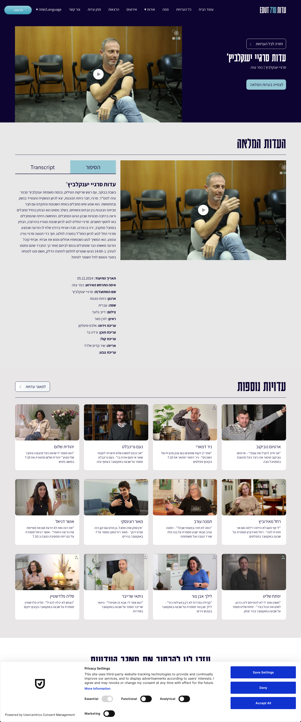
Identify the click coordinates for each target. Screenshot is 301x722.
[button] (149, 9)
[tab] (93, 167)
